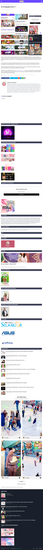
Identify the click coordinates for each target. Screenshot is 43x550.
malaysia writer (23, 74)
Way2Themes (9, 548)
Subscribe (21, 194)
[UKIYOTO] (21, 258)
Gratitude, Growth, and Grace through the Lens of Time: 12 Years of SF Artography (20, 369)
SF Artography (16, 75)
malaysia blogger (17, 74)
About (37, 548)
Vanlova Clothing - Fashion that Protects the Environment (16, 391)
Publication (40, 548)
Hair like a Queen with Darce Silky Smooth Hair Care (15, 360)
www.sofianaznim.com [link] (19, 70)
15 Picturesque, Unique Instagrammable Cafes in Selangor (16, 382)
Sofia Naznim (4, 9)
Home (2, 4)
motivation (27, 74)
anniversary (11, 74)
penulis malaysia (32, 74)
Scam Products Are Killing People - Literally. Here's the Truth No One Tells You (20, 387)
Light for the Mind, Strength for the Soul (13, 364)
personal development (4, 75)
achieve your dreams (6, 74)
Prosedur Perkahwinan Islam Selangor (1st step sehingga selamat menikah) (19, 351)
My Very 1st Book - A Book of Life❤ (8, 264)
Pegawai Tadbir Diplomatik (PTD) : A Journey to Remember (16, 355)
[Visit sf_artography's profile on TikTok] (3, 438)
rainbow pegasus (10, 75)
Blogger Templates (18, 548)
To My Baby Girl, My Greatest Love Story (13, 378)
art (14, 74)
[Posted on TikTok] (19, 437)
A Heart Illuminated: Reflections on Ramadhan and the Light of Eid (18, 373)
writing (4, 4)
